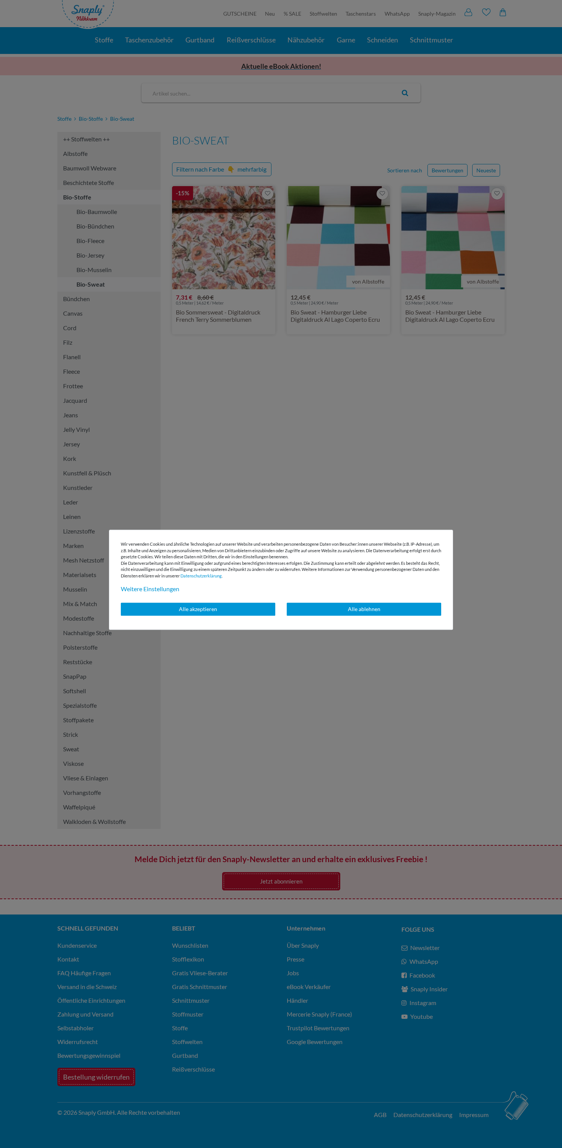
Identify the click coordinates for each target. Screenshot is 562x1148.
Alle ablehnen (364, 609)
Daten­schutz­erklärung (201, 575)
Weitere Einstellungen (150, 588)
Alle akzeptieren (198, 609)
